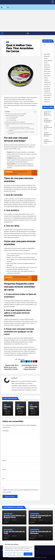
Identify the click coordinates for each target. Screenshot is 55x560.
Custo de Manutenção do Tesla (48, 127)
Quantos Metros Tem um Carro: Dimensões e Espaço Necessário (29, 367)
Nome (4, 460)
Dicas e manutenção (8, 513)
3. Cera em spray (12, 120)
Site (4, 478)
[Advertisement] (27, 21)
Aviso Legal (44, 557)
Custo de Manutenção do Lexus (48, 141)
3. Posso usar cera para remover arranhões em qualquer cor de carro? (21, 132)
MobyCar (15, 378)
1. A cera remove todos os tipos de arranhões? (19, 127)
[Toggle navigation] (28, 33)
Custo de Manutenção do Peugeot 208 (48, 120)
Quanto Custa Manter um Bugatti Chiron (47, 113)
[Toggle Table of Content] (34, 112)
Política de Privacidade (27, 557)
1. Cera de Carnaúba (13, 117)
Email (4, 469)
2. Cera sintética (12, 118)
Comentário (6, 430)
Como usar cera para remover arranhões (15, 122)
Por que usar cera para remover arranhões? (16, 113)
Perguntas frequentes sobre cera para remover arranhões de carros (20, 124)
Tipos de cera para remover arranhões (15, 115)
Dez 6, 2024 (7, 535)
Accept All (28, 554)
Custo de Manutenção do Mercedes (48, 134)
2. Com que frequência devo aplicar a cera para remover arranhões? (21, 129)
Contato (19, 557)
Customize (9, 554)
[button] (52, 33)
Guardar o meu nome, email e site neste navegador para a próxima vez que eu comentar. (20, 491)
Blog (5, 404)
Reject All (19, 554)
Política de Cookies (37, 557)
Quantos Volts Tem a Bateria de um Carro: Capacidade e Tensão (11, 367)
